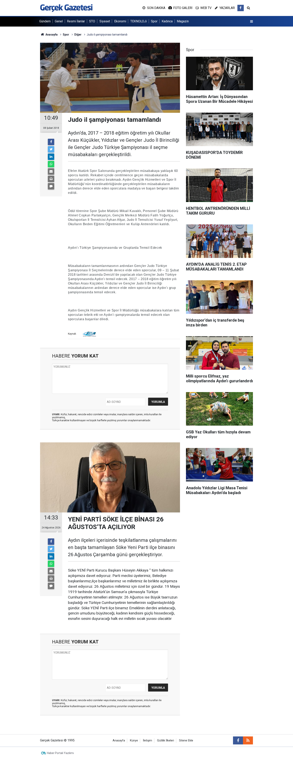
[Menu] (251, 21)
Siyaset (104, 21)
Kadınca (167, 21)
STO (92, 21)
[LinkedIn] (51, 157)
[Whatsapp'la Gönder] (51, 164)
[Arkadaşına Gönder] (51, 171)
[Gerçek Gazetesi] (66, 8)
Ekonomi (120, 21)
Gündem (45, 21)
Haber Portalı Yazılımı (60, 753)
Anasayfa (119, 740)
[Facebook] (51, 142)
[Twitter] (51, 149)
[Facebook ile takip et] (240, 8)
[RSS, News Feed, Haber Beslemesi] (248, 740)
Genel (59, 21)
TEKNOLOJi (138, 21)
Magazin (183, 21)
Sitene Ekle (186, 740)
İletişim (147, 740)
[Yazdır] (51, 179)
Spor (154, 21)
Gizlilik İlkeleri (165, 740)
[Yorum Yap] (51, 186)
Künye (134, 740)
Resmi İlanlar (76, 21)
